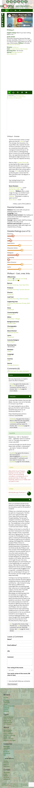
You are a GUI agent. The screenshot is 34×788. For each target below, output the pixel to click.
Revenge (14, 52)
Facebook (10, 278)
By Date (6, 697)
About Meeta (7, 732)
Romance (19, 52)
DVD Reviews (7, 724)
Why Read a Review (9, 735)
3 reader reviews (21, 96)
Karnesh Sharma (24, 289)
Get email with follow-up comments (19, 681)
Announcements (8, 739)
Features (6, 764)
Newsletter (7, 748)
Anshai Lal (15, 47)
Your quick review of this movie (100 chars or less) (18, 674)
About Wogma (8, 730)
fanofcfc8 (12, 453)
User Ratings (7, 720)
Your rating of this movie (15, 667)
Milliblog (11, 196)
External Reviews (9, 717)
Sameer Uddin (11, 323)
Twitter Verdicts (8, 719)
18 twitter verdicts (12, 96)
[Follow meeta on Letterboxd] (22, 1)
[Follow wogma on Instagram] (18, 1)
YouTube (23, 278)
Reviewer (6, 711)
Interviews (7, 766)
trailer (21, 141)
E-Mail (5, 774)
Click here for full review (13, 44)
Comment (10, 657)
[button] (3, 10)
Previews (6, 763)
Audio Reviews (8, 722)
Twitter (17, 278)
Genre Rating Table (9, 706)
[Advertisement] (17, 72)
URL (8, 651)
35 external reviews (19, 95)
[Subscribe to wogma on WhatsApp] (8, 1)
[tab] (9, 92)
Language (6, 707)
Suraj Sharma (11, 303)
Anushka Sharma (15, 49)
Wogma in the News (9, 740)
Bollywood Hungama (15, 188)
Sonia (11, 375)
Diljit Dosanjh (24, 49)
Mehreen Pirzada (21, 303)
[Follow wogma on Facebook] (11, 1)
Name (9, 639)
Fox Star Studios (12, 285)
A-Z (4, 699)
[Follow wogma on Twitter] (15, 1)
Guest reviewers (8, 733)
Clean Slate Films (24, 285)
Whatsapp (7, 746)
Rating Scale (7, 737)
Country (6, 709)
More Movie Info (12, 54)
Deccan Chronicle (14, 189)
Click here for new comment (19, 371)
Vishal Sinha (11, 314)
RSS (5, 755)
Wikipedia (10, 280)
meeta (9, 351)
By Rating (6, 701)
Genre (5, 704)
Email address (12, 645)
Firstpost (11, 191)
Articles (6, 761)
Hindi (9, 356)
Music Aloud (12, 200)
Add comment (18, 98)
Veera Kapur (11, 342)
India (8, 360)
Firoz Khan (10, 328)
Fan (11, 624)
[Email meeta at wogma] (26, 1)
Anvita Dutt (10, 309)
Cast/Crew (7, 702)
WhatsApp (7, 772)
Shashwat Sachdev (12, 332)
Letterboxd (7, 753)
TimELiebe (12, 396)
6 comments (11, 98)
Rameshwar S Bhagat (13, 319)
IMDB (16, 280)
